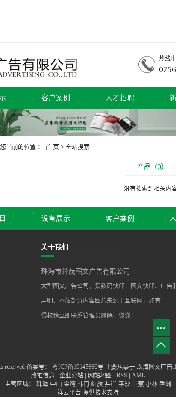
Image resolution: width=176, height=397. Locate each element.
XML (138, 375)
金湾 (70, 384)
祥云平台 (69, 392)
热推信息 (43, 375)
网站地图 (101, 375)
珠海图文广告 (155, 367)
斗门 (84, 384)
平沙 (125, 384)
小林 (152, 384)
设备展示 (55, 218)
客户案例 (55, 97)
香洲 (165, 384)
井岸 (111, 384)
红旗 (98, 384)
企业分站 (71, 375)
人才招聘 (120, 97)
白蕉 (139, 384)
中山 (57, 384)
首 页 (52, 147)
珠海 (43, 384)
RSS (122, 375)
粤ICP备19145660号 (77, 367)
